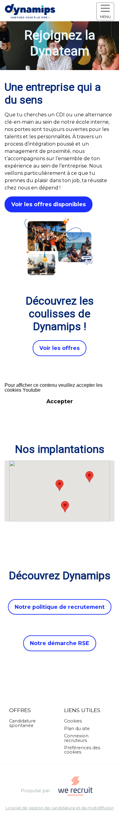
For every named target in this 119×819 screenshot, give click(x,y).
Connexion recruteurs (76, 738)
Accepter (59, 401)
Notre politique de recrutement (60, 607)
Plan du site (77, 728)
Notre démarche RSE (59, 643)
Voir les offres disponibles (48, 204)
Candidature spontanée (22, 723)
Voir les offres (59, 348)
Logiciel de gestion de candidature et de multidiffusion (59, 808)
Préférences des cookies (82, 750)
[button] (59, 485)
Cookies (73, 721)
